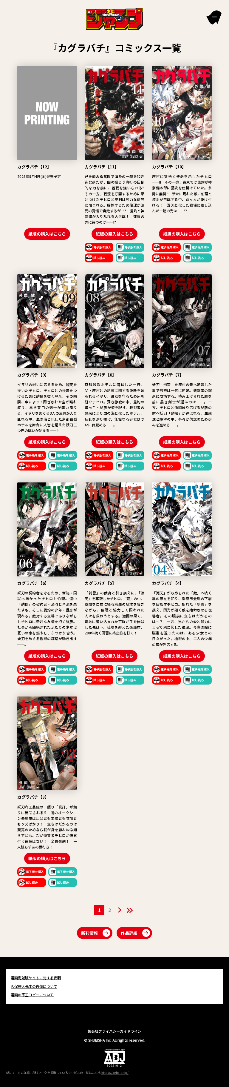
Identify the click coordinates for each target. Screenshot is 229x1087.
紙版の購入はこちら (47, 234)
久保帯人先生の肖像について (34, 986)
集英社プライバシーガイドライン (114, 1031)
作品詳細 (129, 933)
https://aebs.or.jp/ (115, 1072)
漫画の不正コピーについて (32, 994)
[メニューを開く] (214, 17)
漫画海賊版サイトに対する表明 (36, 977)
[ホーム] (114, 18)
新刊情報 (89, 933)
